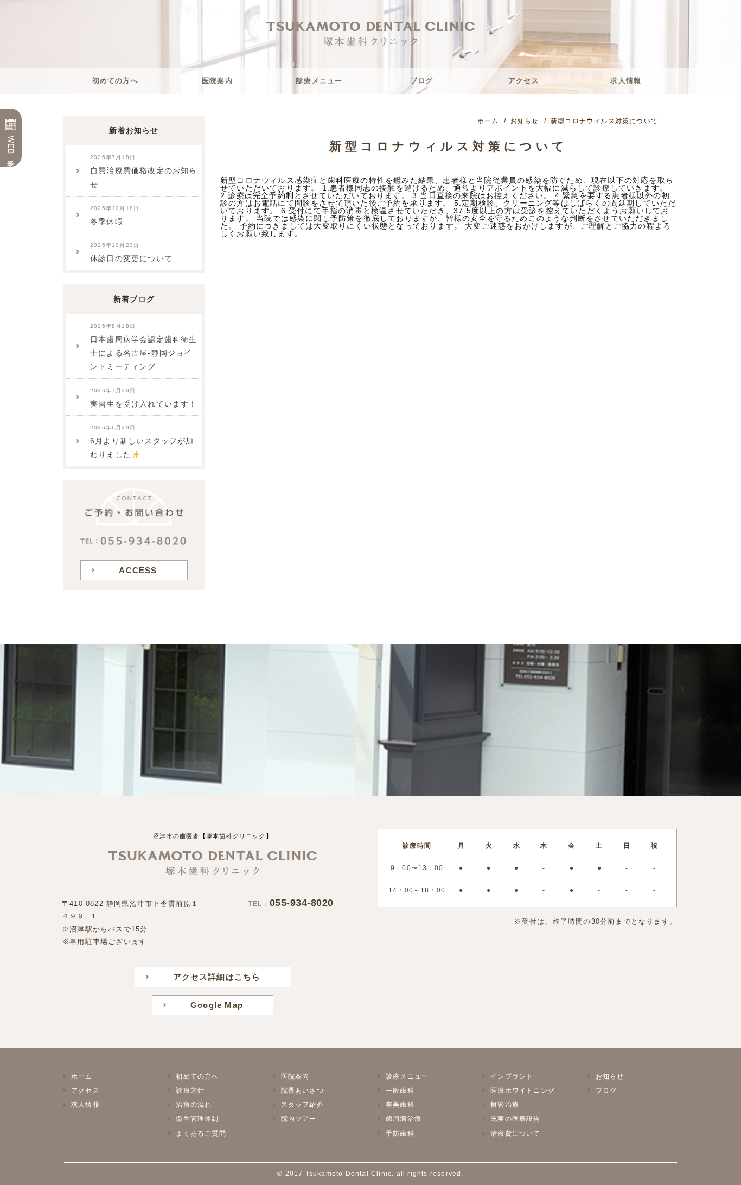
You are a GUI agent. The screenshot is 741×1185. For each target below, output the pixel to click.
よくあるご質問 (201, 1133)
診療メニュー (319, 81)
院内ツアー (299, 1119)
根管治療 (504, 1104)
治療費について (515, 1133)
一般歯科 (400, 1090)
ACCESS (138, 570)
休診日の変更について (131, 252)
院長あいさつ (302, 1090)
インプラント (511, 1076)
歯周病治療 (403, 1119)
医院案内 (217, 81)
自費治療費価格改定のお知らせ (143, 171)
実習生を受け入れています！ (143, 398)
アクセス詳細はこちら (217, 976)
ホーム (82, 1076)
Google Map (216, 1005)
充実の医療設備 (515, 1119)
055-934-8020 (302, 902)
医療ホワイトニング (522, 1090)
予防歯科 (400, 1133)
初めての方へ (115, 81)
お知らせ (610, 1076)
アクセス (523, 81)
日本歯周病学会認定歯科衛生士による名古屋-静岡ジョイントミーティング (143, 347)
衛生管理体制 (197, 1119)
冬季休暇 (114, 215)
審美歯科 (400, 1104)
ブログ (421, 81)
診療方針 (190, 1090)
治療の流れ (194, 1104)
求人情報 (625, 81)
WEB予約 (11, 146)
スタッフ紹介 (302, 1104)
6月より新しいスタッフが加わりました (142, 441)
